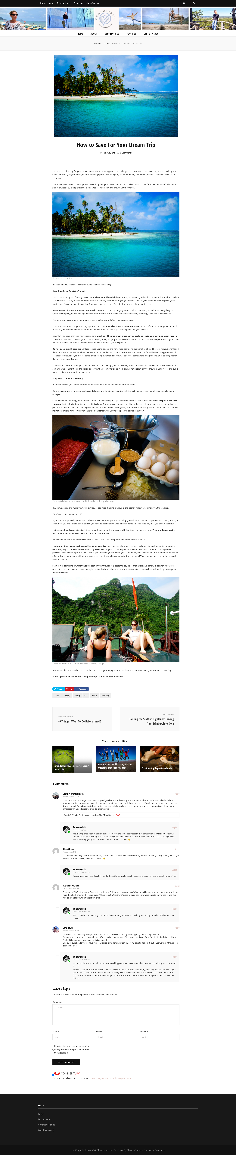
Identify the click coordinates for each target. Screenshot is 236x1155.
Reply (177, 794)
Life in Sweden (92, 3)
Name (55, 1031)
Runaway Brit (109, 152)
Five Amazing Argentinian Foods (157, 768)
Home (43, 3)
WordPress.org (46, 1130)
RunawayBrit (90, 1150)
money (67, 696)
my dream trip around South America (117, 187)
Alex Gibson (68, 849)
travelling (105, 696)
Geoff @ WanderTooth (73, 793)
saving (77, 696)
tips (86, 696)
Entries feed (44, 1119)
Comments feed (46, 1124)
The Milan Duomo (107, 815)
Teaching (78, 3)
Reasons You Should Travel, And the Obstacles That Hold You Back (115, 766)
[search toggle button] (194, 3)
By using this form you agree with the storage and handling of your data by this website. (71, 1049)
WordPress (159, 1150)
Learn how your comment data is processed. (111, 1078)
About (51, 3)
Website (144, 1031)
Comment (57, 1002)
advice (57, 696)
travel (94, 696)
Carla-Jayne (68, 927)
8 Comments (126, 152)
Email (99, 1031)
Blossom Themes (135, 1150)
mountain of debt (162, 184)
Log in (41, 1114)
